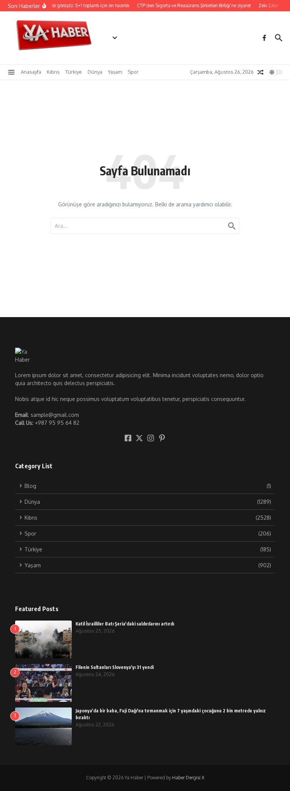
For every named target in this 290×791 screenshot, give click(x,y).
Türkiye (73, 72)
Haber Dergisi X (188, 777)
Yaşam (115, 72)
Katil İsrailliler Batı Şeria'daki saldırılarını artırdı (125, 624)
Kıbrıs (53, 72)
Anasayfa (31, 72)
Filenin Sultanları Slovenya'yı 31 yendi (115, 667)
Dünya (95, 72)
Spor (133, 72)
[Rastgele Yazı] (261, 72)
